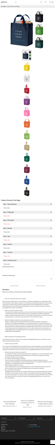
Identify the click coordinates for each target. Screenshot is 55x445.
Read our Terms (26, 407)
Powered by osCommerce (35, 442)
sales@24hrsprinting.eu (34, 426)
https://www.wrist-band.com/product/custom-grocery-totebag (17, 292)
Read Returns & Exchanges (44, 406)
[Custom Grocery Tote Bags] (26, 55)
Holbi (28, 442)
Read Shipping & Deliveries (9, 406)
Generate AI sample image (8, 275)
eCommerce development (20, 442)
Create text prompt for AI (8, 266)
